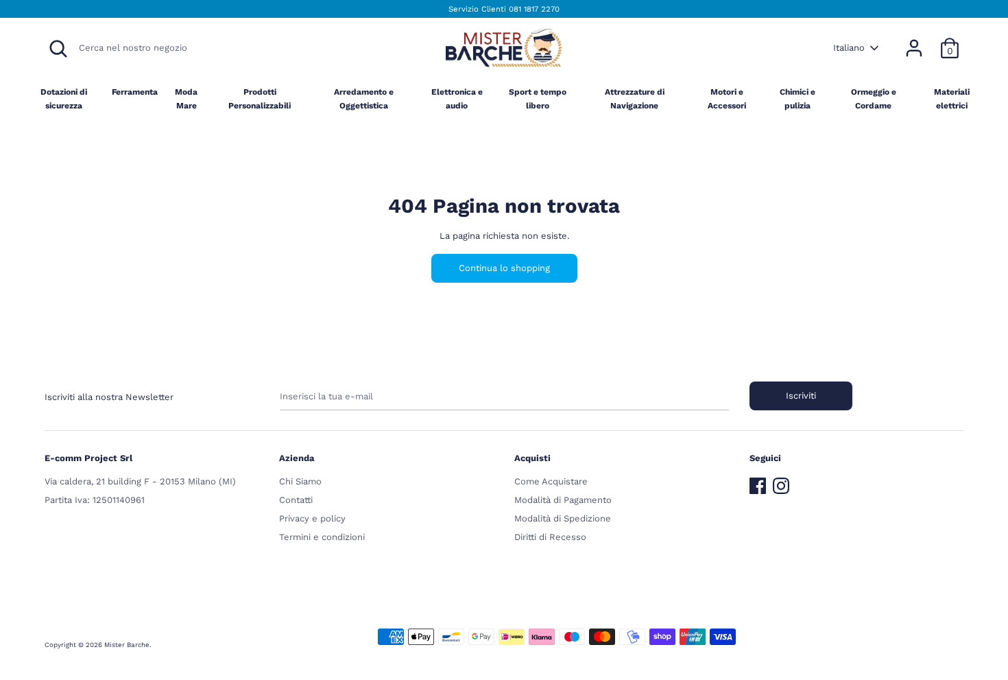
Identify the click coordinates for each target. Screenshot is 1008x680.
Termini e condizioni (322, 537)
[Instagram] (781, 483)
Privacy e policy (312, 518)
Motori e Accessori (727, 98)
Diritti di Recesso (550, 537)
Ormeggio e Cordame (873, 98)
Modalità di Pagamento (563, 500)
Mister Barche (126, 644)
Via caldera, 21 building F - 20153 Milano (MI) (140, 481)
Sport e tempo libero (537, 98)
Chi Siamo (300, 481)
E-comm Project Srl (88, 458)
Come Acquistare (551, 481)
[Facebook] (757, 483)
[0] (949, 41)
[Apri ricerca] (58, 48)
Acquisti (532, 458)
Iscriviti (801, 395)
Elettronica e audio (457, 98)
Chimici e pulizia (797, 98)
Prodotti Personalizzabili (259, 98)
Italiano (849, 48)
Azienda (297, 458)
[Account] (914, 41)
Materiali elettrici (952, 98)
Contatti (296, 500)
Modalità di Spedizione (562, 518)
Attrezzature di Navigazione (634, 98)
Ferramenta (135, 92)
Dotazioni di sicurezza (63, 98)
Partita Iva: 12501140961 (95, 500)
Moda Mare (186, 98)
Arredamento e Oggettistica (364, 98)
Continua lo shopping (504, 268)
